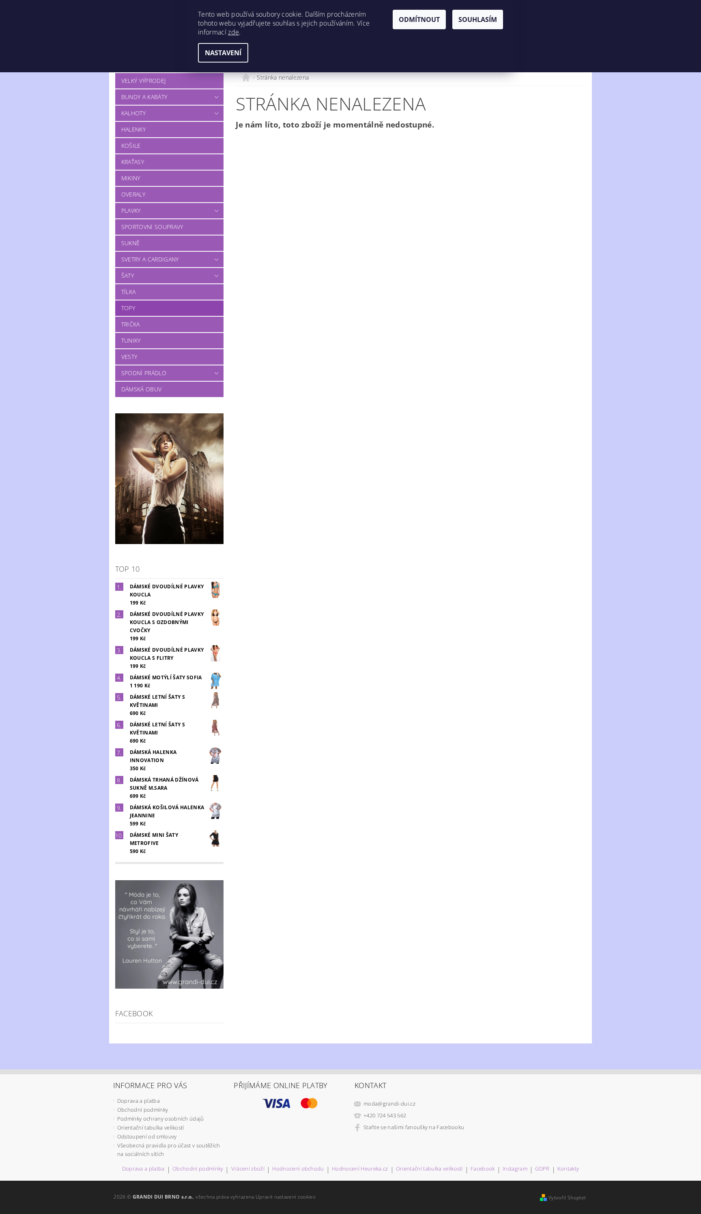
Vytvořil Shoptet (567, 1197)
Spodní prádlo (143, 373)
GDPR (542, 1169)
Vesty (129, 357)
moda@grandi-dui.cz (389, 1103)
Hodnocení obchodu (298, 1169)
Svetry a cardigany (150, 259)
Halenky (133, 129)
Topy (128, 308)
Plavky (131, 210)
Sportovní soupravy (152, 227)
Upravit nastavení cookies (286, 1196)
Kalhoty (133, 113)
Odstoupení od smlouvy (147, 1136)
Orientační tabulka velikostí (150, 1127)
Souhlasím (477, 19)
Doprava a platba (138, 1100)
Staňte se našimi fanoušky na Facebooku (413, 1127)
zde (233, 32)
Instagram (515, 1169)
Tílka (128, 292)
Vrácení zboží (247, 1169)
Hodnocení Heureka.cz (360, 1169)
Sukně (130, 243)
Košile (131, 145)
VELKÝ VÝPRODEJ (143, 80)
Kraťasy (132, 162)
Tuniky (131, 340)
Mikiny (130, 178)
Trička (130, 324)
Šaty (127, 275)
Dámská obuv (141, 389)
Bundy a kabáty (144, 97)
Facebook (483, 1169)
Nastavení (223, 52)
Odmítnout (419, 19)
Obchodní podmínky (142, 1109)
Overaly (133, 194)
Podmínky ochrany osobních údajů (160, 1118)
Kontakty (568, 1169)
